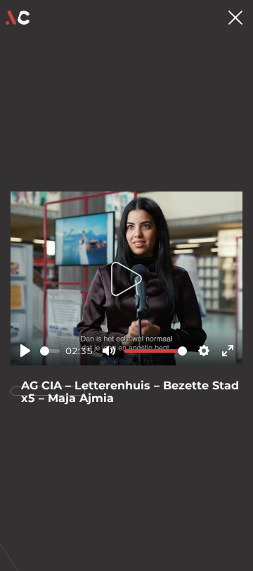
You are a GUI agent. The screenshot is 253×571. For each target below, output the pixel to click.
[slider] (50, 351)
